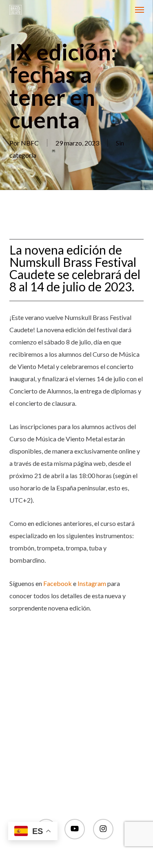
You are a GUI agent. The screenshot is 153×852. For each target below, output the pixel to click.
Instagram (92, 583)
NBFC (30, 143)
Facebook (57, 583)
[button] (139, 10)
